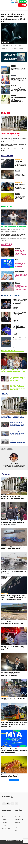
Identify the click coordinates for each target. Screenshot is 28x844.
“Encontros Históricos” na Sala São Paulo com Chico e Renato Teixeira (18, 379)
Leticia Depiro (14, 463)
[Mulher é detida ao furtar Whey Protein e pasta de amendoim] (5, 69)
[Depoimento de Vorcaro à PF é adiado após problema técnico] (6, 317)
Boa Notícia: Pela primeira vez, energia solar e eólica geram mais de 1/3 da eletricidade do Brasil (14, 466)
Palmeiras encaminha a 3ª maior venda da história (13, 239)
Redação (16, 307)
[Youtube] (16, 803)
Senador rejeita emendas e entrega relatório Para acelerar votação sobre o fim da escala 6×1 (20, 301)
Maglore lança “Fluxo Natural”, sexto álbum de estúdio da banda (13, 371)
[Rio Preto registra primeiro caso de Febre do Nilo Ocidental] (7, 197)
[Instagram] (8, 803)
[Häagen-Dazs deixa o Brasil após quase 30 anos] (7, 275)
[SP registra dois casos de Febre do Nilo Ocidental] (6, 342)
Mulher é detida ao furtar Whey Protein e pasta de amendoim (18, 70)
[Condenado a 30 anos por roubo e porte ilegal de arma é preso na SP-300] (14, 636)
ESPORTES (7, 206)
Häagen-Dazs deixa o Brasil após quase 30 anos (21, 275)
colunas (7, 449)
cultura (7, 244)
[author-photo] (14, 457)
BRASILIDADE (8, 350)
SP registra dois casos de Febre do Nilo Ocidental (19, 338)
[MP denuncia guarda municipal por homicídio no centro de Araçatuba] (14, 688)
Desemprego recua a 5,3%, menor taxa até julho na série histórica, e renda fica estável (19, 327)
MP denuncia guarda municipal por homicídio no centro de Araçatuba (13, 699)
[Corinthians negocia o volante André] (14, 217)
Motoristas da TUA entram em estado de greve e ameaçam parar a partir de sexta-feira (21, 187)
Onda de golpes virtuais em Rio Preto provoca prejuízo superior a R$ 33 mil (13, 18)
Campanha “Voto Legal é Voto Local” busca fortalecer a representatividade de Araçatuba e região (10, 57)
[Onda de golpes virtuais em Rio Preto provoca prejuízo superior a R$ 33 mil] (14, 33)
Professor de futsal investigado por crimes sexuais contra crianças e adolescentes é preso (13, 140)
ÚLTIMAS (6, 474)
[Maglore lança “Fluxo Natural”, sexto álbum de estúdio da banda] (14, 361)
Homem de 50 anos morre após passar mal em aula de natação (12, 622)
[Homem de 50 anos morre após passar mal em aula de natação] (14, 611)
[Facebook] (4, 803)
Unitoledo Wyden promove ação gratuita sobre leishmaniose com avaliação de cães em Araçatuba (18, 100)
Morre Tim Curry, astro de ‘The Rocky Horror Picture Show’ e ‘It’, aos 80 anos (20, 253)
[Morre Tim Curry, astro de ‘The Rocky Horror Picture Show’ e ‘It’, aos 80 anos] (7, 252)
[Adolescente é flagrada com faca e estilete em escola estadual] (5, 433)
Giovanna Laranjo (18, 346)
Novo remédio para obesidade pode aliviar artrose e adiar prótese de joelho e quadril (17, 387)
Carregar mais (13, 779)
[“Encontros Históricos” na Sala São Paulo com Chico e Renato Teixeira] (5, 378)
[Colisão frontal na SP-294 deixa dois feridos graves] (5, 441)
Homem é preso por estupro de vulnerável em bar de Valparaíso (12, 134)
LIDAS (5, 394)
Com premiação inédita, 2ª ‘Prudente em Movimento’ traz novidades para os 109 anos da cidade (18, 90)
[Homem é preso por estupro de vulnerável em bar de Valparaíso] (14, 123)
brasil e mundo (11, 295)
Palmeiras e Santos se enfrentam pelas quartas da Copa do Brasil (12, 230)
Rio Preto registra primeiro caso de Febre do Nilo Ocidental (20, 198)
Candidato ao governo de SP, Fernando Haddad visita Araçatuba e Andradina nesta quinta (20, 176)
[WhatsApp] (12, 803)
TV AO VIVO (22, 5)
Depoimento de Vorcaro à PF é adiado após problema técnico (19, 313)
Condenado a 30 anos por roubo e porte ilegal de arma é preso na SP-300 (13, 647)
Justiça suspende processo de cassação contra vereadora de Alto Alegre (18, 79)
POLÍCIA (6, 113)
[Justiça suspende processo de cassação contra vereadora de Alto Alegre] (5, 79)
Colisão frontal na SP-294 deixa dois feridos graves (13, 149)
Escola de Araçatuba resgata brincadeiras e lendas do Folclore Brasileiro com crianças (21, 288)
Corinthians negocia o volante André (13, 226)
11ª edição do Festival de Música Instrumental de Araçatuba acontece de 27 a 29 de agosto (21, 265)
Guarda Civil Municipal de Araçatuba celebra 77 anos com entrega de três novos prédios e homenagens (21, 165)
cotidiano (8, 155)
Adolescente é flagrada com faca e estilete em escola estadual (13, 145)
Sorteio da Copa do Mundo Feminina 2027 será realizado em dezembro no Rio (13, 235)
